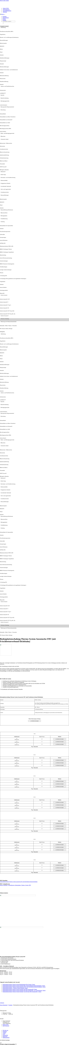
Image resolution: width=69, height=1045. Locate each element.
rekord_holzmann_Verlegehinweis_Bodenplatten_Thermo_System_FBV (15, 885)
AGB (4, 1034)
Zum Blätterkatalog (7, 10)
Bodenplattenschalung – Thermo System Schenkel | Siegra (15, 988)
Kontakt (4, 20)
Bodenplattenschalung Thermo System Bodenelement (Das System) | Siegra (19, 984)
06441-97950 (6, 8)
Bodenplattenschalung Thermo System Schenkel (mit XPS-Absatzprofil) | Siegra (20, 989)
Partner (4, 18)
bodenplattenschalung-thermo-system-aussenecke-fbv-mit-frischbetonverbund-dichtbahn (18, 881)
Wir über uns (5, 1030)
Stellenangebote (6, 1037)
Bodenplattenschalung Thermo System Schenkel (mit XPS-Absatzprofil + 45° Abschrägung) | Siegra (24, 990)
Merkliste (5, 12)
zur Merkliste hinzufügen (60, 741)
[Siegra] (2, 14)
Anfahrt (4, 1032)
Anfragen (2, 1002)
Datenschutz (5, 1035)
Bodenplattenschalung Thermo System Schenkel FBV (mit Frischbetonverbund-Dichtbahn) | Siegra (24, 985)
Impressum (5, 1036)
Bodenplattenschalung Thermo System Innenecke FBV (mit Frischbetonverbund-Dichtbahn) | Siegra (24, 986)
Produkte (5, 16)
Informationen (6, 17)
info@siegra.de (6, 9)
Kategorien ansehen (4, 26)
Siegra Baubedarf (3, 1005)
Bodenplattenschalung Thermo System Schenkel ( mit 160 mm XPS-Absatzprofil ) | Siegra (22, 991)
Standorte (5, 1031)
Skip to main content (4, 0)
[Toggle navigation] (4, 14)
